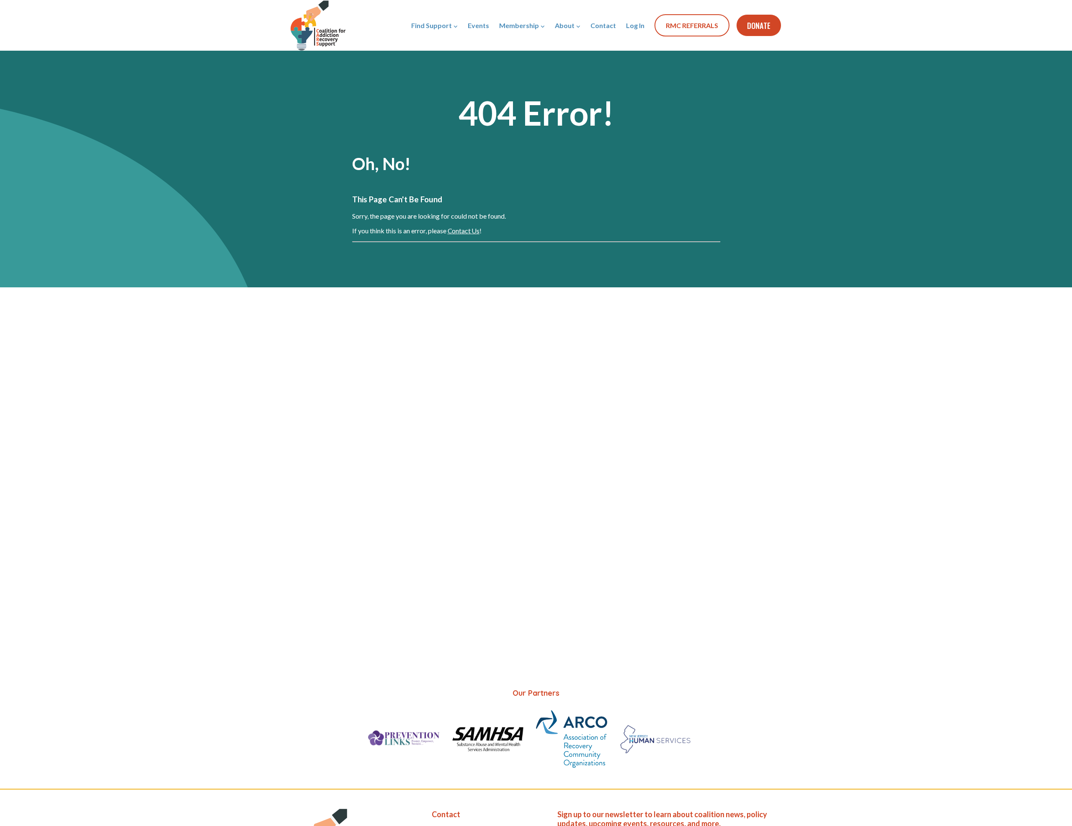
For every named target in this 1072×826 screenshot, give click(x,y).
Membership (519, 25)
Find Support (431, 25)
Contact (603, 25)
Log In (635, 25)
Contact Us (463, 231)
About (565, 25)
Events (478, 25)
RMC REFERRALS (692, 25)
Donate (758, 25)
